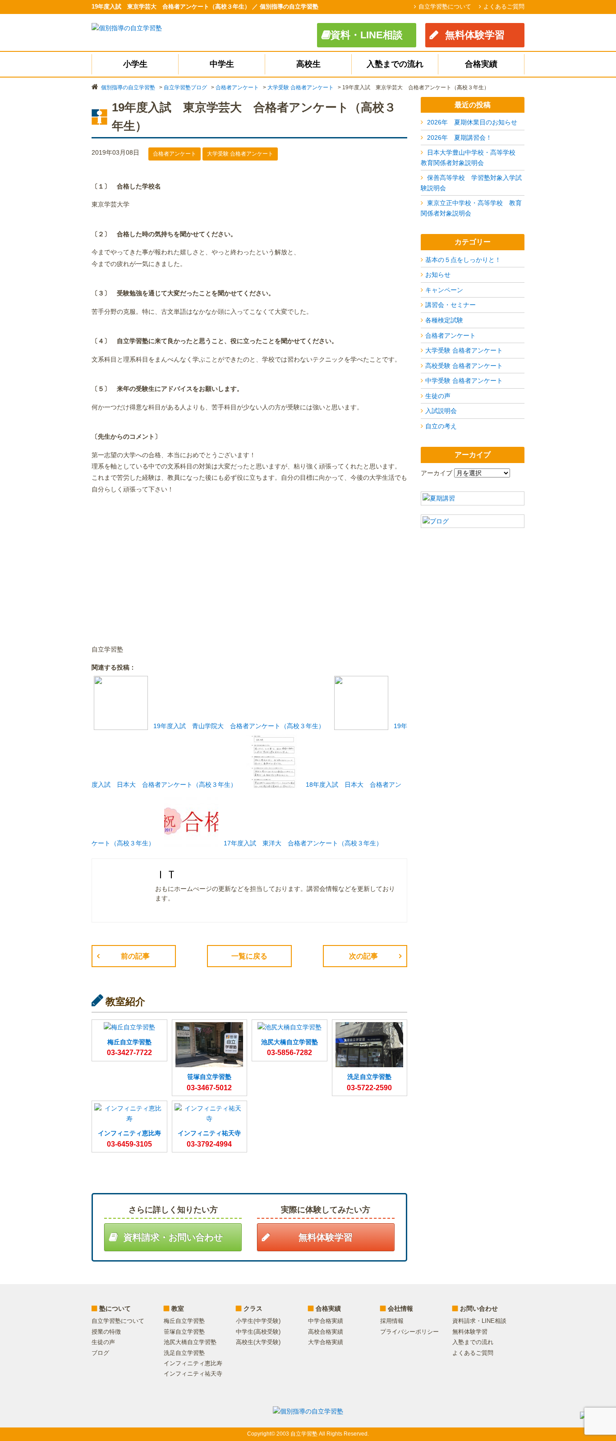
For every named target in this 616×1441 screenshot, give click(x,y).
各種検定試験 (444, 320)
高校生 (308, 64)
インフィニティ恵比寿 (193, 1363)
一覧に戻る (249, 956)
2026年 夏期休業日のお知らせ (472, 122)
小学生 (135, 64)
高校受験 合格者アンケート (464, 365)
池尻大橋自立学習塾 (190, 1342)
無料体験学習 (475, 35)
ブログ (100, 1352)
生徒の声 (438, 395)
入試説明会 (441, 410)
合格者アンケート (450, 335)
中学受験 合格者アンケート (464, 380)
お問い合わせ (479, 1308)
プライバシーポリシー (409, 1331)
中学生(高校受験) (258, 1331)
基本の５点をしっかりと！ (463, 259)
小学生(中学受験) (258, 1320)
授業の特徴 (106, 1331)
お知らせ (438, 274)
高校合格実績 (325, 1331)
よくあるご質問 (503, 6)
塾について (115, 1308)
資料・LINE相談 (367, 35)
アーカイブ (436, 473)
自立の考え (441, 426)
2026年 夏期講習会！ (459, 137)
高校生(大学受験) (258, 1342)
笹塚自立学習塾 (184, 1331)
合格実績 (481, 64)
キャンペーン (444, 290)
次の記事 (363, 956)
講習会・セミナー (450, 304)
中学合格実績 (325, 1320)
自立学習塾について (444, 6)
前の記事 (135, 956)
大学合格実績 (325, 1342)
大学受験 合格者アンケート (464, 350)
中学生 (222, 64)
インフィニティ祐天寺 (193, 1373)
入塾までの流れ (395, 64)
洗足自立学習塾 (184, 1352)
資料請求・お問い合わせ (173, 1237)
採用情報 (392, 1320)
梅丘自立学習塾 (184, 1320)
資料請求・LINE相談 (479, 1320)
